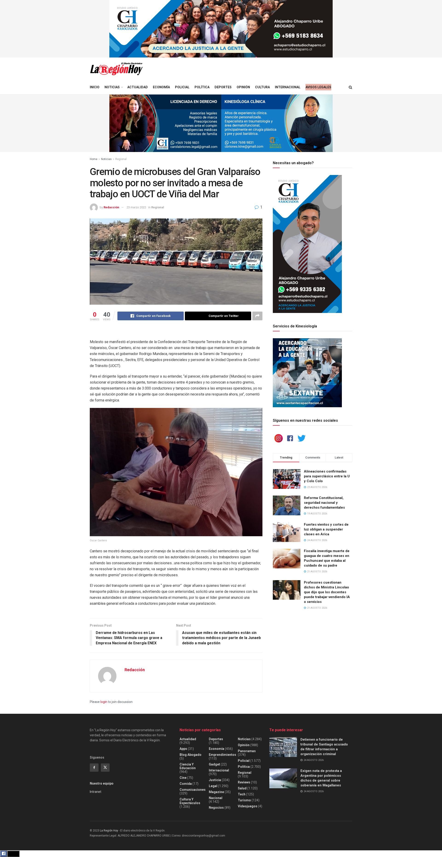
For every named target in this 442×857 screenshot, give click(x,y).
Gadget (214, 764)
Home (93, 159)
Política (202, 87)
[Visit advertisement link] (221, 28)
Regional (121, 159)
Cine (183, 778)
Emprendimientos (222, 755)
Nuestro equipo (101, 783)
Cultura (262, 87)
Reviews (244, 782)
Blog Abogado (190, 755)
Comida (186, 783)
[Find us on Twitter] (105, 767)
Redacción (111, 207)
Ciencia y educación (188, 766)
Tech (241, 794)
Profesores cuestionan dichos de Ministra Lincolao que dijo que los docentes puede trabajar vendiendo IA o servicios (327, 592)
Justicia (215, 780)
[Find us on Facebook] (94, 767)
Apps (183, 749)
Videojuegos (247, 806)
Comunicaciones (193, 789)
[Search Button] (350, 87)
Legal (213, 786)
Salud (242, 788)
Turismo (244, 800)
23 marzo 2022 (136, 207)
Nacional (215, 798)
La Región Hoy (109, 830)
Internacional (287, 87)
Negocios (216, 807)
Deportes (223, 87)
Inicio (94, 87)
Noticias (112, 87)
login (103, 702)
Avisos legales (318, 87)
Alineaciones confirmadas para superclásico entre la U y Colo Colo (327, 476)
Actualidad (137, 87)
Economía (161, 87)
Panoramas (247, 751)
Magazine (216, 792)
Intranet (95, 792)
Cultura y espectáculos (190, 801)
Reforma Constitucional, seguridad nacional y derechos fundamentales (324, 503)
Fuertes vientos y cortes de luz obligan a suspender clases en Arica (326, 529)
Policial (182, 87)
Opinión (243, 87)
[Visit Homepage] (116, 68)
